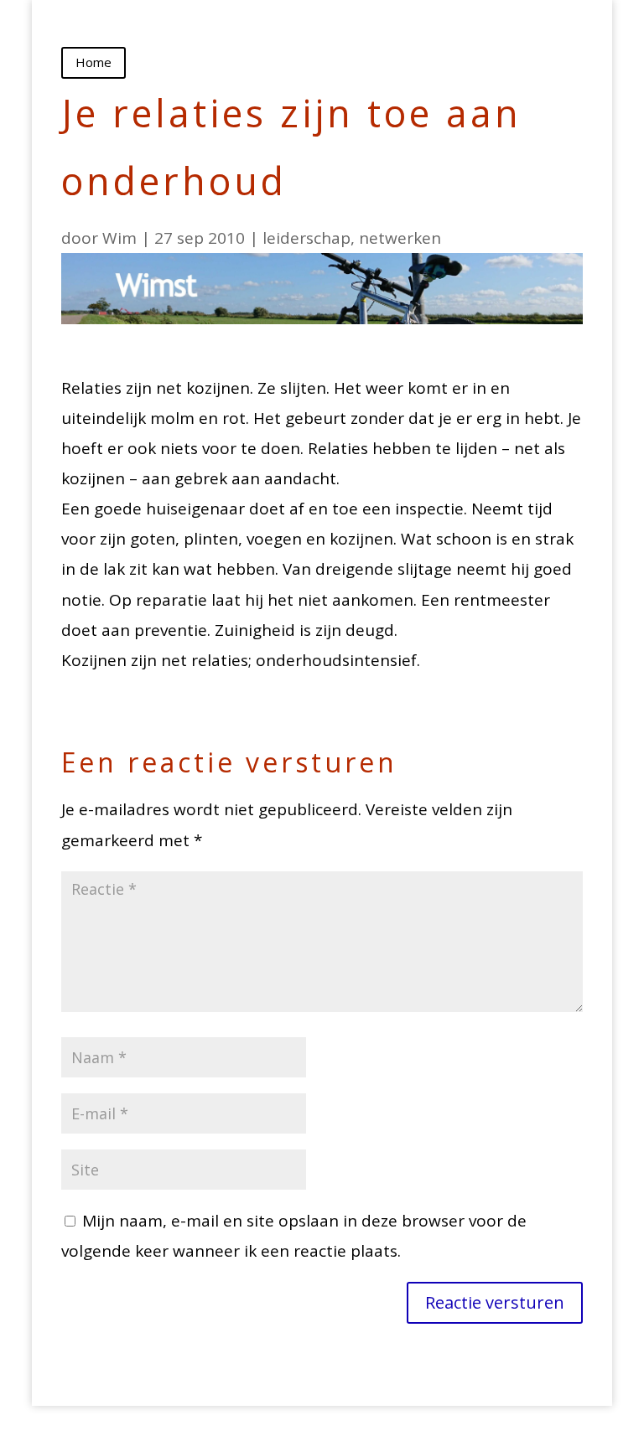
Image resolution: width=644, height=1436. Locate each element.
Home (93, 62)
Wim (119, 238)
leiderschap (306, 238)
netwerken (400, 238)
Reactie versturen (494, 1302)
